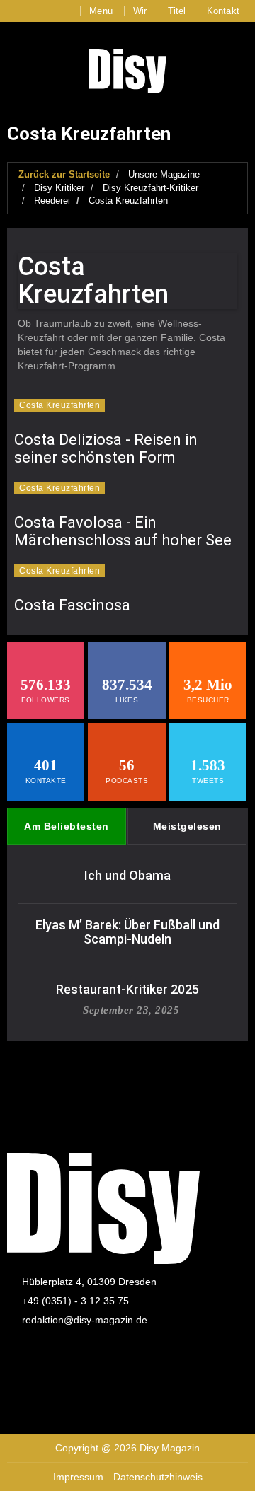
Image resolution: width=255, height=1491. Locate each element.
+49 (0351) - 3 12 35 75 (75, 1300)
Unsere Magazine (164, 174)
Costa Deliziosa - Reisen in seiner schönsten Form (106, 448)
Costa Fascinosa (72, 605)
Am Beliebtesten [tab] (66, 826)
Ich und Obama (127, 875)
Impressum (78, 1477)
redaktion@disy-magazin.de (84, 1319)
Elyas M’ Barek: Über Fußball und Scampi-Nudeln (127, 931)
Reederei (52, 200)
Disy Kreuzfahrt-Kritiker (150, 187)
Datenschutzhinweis (158, 1477)
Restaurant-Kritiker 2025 (127, 989)
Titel (177, 11)
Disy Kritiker (59, 187)
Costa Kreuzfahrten (128, 200)
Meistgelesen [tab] (187, 826)
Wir (140, 11)
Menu (101, 11)
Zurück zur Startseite (64, 174)
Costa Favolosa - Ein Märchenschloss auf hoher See (123, 531)
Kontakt (223, 11)
